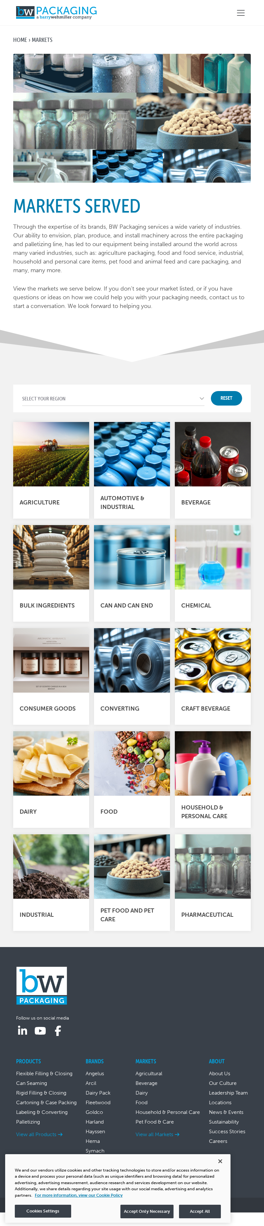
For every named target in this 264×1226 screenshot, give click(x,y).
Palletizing (28, 1122)
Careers (218, 1141)
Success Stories (227, 1131)
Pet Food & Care (155, 1122)
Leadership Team (228, 1093)
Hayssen (95, 1131)
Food (141, 1102)
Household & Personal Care (168, 1112)
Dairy (142, 1093)
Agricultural (149, 1073)
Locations (220, 1102)
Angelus (95, 1073)
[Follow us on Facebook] (58, 1031)
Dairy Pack (98, 1093)
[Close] (220, 1161)
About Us (219, 1073)
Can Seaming (31, 1083)
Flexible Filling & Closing (44, 1073)
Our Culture (223, 1083)
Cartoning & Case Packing (46, 1102)
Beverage (146, 1083)
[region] (118, 1188)
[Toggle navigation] (241, 13)
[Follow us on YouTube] (40, 1031)
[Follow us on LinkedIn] (22, 1031)
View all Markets (154, 1134)
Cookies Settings (42, 1211)
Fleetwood (98, 1102)
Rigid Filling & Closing (41, 1093)
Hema (93, 1141)
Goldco (94, 1112)
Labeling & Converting (42, 1112)
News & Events (226, 1112)
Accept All (200, 1211)
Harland (95, 1122)
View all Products (36, 1134)
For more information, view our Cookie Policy (79, 1195)
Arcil (91, 1083)
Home (20, 39)
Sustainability (224, 1122)
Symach (95, 1151)
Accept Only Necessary (147, 1211)
